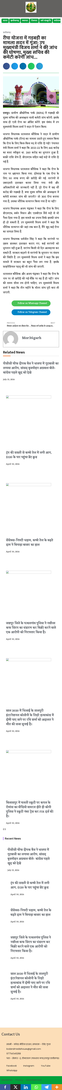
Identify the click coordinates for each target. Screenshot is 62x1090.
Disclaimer (7, 1079)
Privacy (19, 1079)
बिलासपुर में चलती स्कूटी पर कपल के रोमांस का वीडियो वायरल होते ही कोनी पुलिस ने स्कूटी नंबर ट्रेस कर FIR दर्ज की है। (29, 809)
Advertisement (34, 1079)
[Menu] (54, 7)
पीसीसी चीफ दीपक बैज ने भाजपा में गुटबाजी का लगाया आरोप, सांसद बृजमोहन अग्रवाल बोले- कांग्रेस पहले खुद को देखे (31, 368)
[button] (6, 66)
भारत (5, 21)
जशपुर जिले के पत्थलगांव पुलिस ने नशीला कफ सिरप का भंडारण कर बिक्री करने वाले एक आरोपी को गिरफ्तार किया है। (31, 628)
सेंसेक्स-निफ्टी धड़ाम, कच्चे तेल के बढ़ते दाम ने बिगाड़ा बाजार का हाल (29, 543)
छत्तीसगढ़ (15, 21)
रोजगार (34, 21)
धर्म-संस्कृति (45, 21)
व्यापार (25, 21)
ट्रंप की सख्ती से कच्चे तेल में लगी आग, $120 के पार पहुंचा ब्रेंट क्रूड (29, 455)
